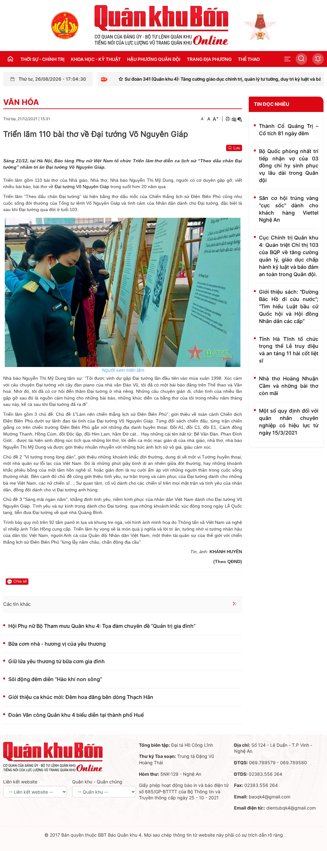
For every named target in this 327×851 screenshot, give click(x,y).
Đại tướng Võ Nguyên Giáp (82, 186)
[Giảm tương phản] (240, 119)
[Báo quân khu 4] (53, 756)
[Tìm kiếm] (301, 59)
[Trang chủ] (64, 25)
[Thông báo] (318, 59)
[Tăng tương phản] (233, 119)
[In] (227, 119)
